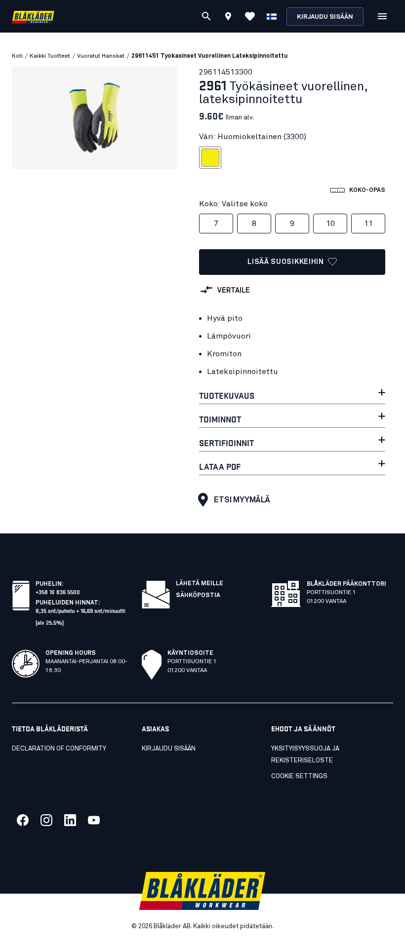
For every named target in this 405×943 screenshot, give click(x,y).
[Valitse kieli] (272, 16)
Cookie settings (299, 776)
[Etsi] (206, 16)
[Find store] (228, 18)
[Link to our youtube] (94, 820)
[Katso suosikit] (250, 16)
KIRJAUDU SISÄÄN (169, 749)
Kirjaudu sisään (325, 17)
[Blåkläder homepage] (33, 16)
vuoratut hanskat (100, 56)
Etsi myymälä (242, 500)
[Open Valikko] (382, 16)
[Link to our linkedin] (70, 820)
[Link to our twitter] (46, 820)
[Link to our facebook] (23, 820)
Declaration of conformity (59, 749)
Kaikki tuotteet (50, 56)
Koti (17, 56)
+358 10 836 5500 (58, 591)
